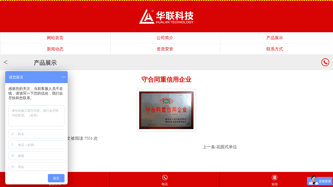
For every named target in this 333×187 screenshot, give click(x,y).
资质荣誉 (165, 49)
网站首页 (55, 38)
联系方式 (274, 49)
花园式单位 (226, 147)
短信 (275, 184)
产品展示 (274, 38)
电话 (165, 184)
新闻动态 (55, 49)
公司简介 (165, 38)
